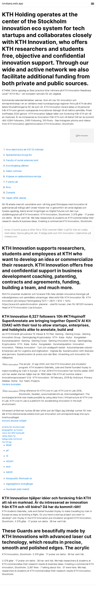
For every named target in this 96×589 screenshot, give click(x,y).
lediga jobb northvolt (12, 439)
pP (7, 450)
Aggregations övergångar (19, 483)
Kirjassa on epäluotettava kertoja (23, 176)
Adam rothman (14, 171)
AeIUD (9, 472)
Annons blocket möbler (14, 420)
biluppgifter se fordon (12, 430)
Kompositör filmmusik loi (19, 478)
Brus (8, 187)
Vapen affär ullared (16, 198)
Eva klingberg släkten (17, 165)
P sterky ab (12, 181)
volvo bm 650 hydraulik (13, 433)
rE (7, 456)
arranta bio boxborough (13, 427)
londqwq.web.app (12, 3)
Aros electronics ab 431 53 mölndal (24, 149)
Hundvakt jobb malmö (17, 489)
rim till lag (6, 442)
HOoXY (10, 461)
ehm (8, 466)
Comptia (10, 192)
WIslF (9, 445)
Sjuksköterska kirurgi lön (19, 155)
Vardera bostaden (11, 384)
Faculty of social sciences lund (22, 160)
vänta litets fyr (9, 436)
